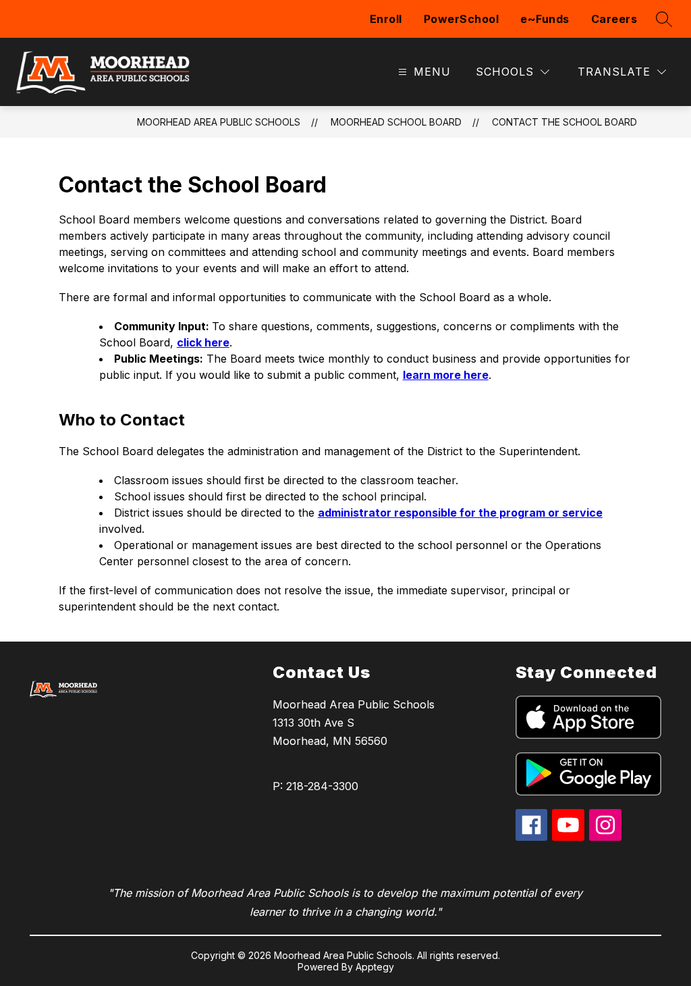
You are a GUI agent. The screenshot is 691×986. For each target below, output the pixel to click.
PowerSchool (461, 19)
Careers (614, 19)
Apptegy (375, 966)
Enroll (386, 19)
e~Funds (545, 19)
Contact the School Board (564, 122)
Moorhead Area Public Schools (218, 122)
